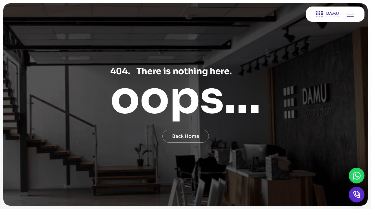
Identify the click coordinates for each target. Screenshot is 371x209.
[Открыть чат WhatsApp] (356, 175)
